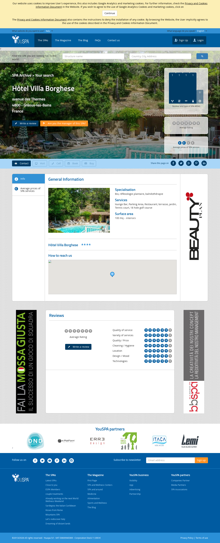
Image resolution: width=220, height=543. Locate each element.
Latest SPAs (51, 480)
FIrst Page (92, 480)
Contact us (114, 40)
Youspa (20, 478)
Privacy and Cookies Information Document (42, 19)
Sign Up (183, 40)
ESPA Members (53, 489)
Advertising (134, 489)
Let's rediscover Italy (55, 519)
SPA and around (95, 489)
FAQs (98, 40)
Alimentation (93, 498)
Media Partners (178, 485)
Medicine (91, 493)
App (131, 485)
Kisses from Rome (54, 510)
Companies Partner (180, 480)
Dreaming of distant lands (58, 523)
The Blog (83, 40)
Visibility (133, 480)
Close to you (51, 485)
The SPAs (43, 40)
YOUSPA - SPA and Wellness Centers (20, 39)
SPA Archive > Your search (33, 75)
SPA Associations (179, 489)
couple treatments (54, 493)
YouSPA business (139, 475)
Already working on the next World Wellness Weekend (62, 499)
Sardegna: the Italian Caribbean (61, 505)
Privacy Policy (186, 537)
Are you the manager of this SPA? (66, 123)
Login (200, 40)
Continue (109, 13)
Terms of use (202, 537)
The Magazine (63, 40)
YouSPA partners (180, 475)
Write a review (27, 123)
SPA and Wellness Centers (99, 485)
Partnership (135, 493)
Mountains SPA (53, 514)
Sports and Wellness (97, 502)
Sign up (201, 460)
